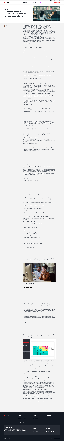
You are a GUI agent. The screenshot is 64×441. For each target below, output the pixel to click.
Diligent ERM (25, 334)
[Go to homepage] (6, 415)
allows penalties (32, 115)
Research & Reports (35, 418)
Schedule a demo (27, 287)
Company (54, 0)
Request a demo (57, 2)
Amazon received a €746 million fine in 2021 (31, 111)
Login (59, 0)
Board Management (21, 416)
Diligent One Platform (27, 303)
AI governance (26, 76)
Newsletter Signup (35, 422)
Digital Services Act (35, 431)
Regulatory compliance (30, 61)
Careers (48, 418)
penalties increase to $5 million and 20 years (47, 123)
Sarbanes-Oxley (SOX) (26, 121)
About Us (48, 416)
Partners (48, 421)
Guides (34, 421)
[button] (25, 3)
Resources (5, 9)
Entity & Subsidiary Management (22, 422)
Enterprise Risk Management (22, 418)
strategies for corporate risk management (30, 91)
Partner (51, 0)
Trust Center (48, 428)
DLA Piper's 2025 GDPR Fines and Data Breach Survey (31, 37)
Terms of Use (34, 428)
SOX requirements (44, 122)
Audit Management (20, 419)
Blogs (8, 9)
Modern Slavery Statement (50, 431)
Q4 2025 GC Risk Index (43, 30)
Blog (33, 416)
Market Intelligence (20, 421)
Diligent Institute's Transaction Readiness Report (35, 252)
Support (57, 0)
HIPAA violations (25, 127)
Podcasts (34, 419)
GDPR (35, 75)
